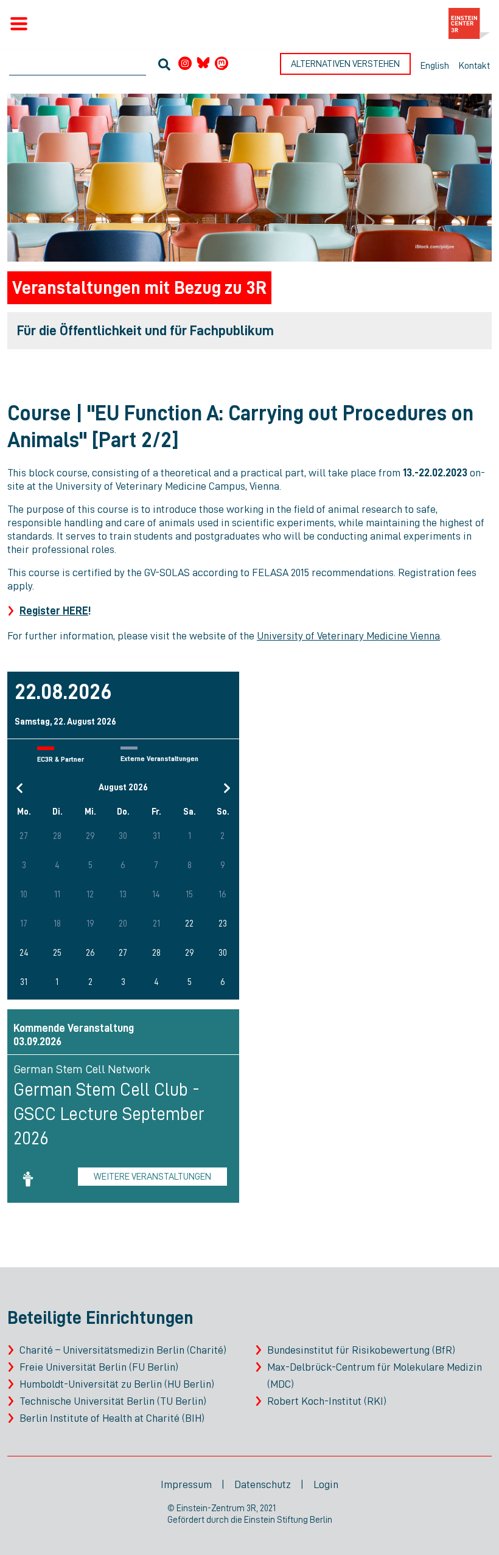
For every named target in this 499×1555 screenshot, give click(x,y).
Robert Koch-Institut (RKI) (326, 1401)
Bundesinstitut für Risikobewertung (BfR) (361, 1350)
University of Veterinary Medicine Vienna (348, 635)
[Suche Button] (164, 66)
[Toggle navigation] (19, 23)
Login (325, 1484)
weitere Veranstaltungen (152, 1176)
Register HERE (53, 610)
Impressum (186, 1484)
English (434, 66)
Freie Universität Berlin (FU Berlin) (98, 1367)
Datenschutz (262, 1484)
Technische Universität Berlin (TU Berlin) (112, 1401)
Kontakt (474, 66)
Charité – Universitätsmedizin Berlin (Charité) (122, 1350)
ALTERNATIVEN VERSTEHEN (345, 64)
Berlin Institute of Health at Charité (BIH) (111, 1418)
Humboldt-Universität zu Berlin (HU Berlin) (116, 1384)
